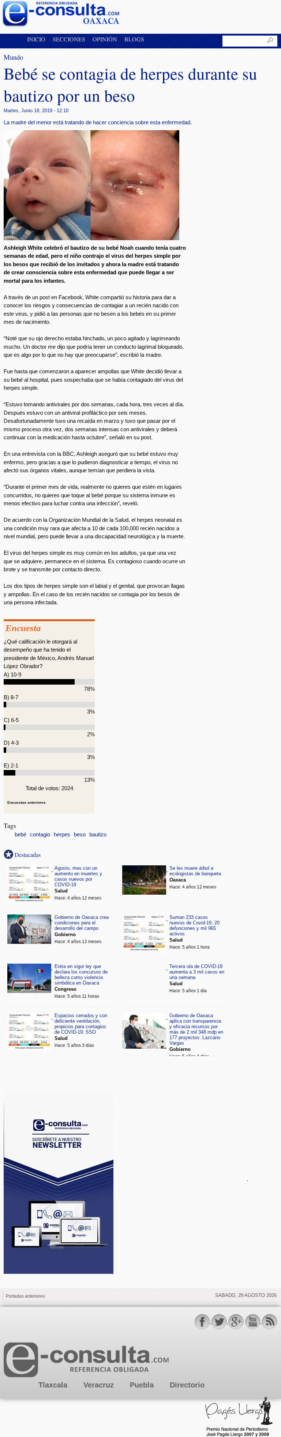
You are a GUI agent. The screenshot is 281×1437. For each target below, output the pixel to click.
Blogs (134, 39)
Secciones (69, 39)
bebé (20, 834)
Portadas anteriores (25, 1296)
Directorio (187, 1385)
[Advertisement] (176, 1178)
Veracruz (98, 1385)
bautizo (97, 834)
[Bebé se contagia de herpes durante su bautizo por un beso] (91, 238)
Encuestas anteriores (26, 802)
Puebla (142, 1385)
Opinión (105, 39)
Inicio (36, 39)
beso (80, 834)
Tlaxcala (52, 1385)
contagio (40, 834)
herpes (62, 834)
